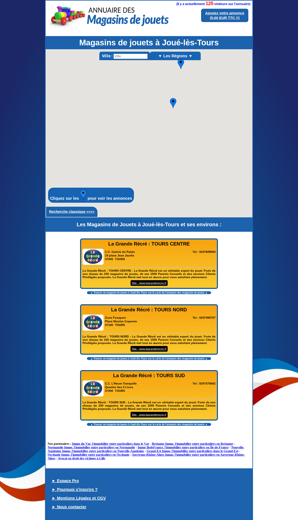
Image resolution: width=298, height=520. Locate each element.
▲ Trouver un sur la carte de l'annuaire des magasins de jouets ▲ (149, 292)
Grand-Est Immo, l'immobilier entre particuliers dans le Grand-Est (192, 451)
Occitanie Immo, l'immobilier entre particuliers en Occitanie (88, 454)
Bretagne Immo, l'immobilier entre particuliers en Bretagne (192, 443)
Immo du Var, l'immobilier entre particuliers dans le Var (110, 443)
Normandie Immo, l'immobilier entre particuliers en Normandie (91, 447)
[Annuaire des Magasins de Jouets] (109, 30)
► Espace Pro (65, 480)
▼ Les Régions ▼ (175, 56)
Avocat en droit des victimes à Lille (81, 458)
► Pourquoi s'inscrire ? (75, 489)
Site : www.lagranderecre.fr (149, 283)
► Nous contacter (69, 507)
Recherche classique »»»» (71, 212)
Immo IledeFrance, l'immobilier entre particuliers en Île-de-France (183, 447)
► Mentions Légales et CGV (79, 498)
